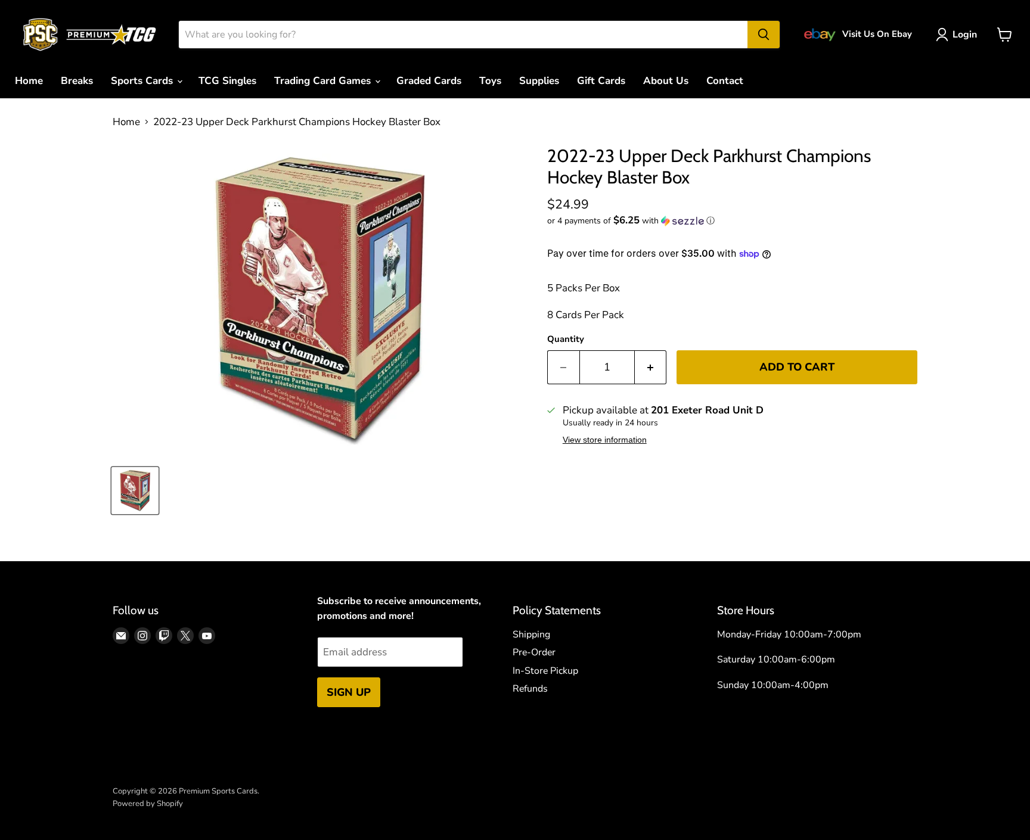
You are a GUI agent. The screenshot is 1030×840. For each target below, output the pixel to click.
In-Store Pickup (545, 670)
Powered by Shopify (148, 803)
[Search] (763, 34)
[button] (732, 220)
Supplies (539, 81)
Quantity (565, 339)
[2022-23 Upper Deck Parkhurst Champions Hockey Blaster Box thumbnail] (135, 490)
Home (29, 81)
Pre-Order (534, 652)
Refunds (530, 688)
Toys (490, 81)
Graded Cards (428, 81)
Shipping (531, 634)
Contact (724, 81)
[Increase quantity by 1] (651, 367)
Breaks (77, 81)
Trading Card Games (324, 81)
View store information (605, 439)
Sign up (349, 692)
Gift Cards (601, 81)
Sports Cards (143, 81)
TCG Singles (227, 81)
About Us (665, 81)
